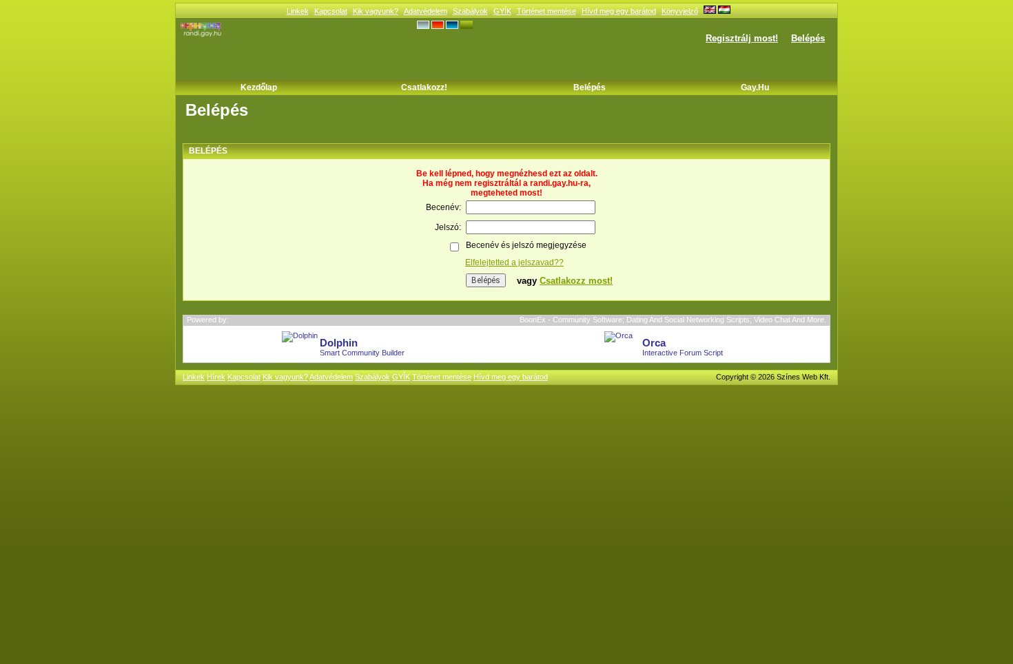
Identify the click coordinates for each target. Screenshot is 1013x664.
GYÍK (502, 11)
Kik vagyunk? (375, 11)
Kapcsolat (330, 11)
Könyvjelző (680, 11)
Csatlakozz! (424, 87)
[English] (710, 11)
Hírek (216, 377)
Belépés (808, 38)
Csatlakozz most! (576, 281)
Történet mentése (546, 11)
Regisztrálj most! (742, 38)
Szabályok (470, 11)
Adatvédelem (425, 11)
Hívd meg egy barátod (619, 11)
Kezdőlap (259, 87)
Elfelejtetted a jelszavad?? (514, 262)
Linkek (298, 11)
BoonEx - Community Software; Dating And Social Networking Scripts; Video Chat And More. (673, 319)
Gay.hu (755, 87)
